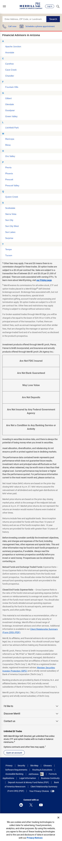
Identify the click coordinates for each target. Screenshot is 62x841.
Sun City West (12, 226)
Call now (12, 26)
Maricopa (9, 139)
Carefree (9, 64)
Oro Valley (10, 156)
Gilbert (8, 98)
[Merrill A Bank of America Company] (31, 5)
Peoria (8, 167)
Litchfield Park (12, 127)
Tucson (8, 255)
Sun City (9, 220)
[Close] (58, 817)
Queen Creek (11, 197)
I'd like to (8, 706)
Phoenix (9, 173)
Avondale (9, 52)
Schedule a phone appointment (40, 26)
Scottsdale (10, 208)
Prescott (9, 179)
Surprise (9, 238)
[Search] (58, 6)
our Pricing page (44, 280)
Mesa (8, 145)
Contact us (9, 721)
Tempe (8, 249)
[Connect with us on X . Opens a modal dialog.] (31, 805)
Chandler (9, 76)
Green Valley (11, 116)
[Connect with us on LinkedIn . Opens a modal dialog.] (21, 805)
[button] (4, 6)
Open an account (14, 753)
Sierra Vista (10, 214)
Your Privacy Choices (39, 791)
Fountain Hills (11, 87)
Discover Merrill (12, 713)
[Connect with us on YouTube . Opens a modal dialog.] (41, 805)
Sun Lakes (10, 232)
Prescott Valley (12, 185)
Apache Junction (13, 46)
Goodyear (10, 110)
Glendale (9, 104)
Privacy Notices (35, 838)
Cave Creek (11, 70)
